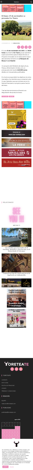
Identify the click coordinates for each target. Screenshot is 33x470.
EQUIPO (4, 400)
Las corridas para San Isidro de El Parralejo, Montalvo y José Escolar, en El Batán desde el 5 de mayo (16, 249)
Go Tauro (4, 96)
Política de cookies (13, 464)
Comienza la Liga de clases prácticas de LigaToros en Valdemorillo (16, 274)
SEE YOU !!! (16, 225)
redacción (16, 43)
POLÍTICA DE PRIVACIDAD (8, 385)
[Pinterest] (26, 47)
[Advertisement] (16, 184)
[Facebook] (18, 47)
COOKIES (4, 388)
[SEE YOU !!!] (16, 214)
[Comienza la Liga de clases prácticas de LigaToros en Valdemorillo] (16, 262)
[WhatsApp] (29, 47)
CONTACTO (4, 380)
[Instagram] (16, 369)
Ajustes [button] (12, 467)
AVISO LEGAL (5, 382)
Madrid (11, 96)
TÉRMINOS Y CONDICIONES (9, 391)
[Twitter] (22, 47)
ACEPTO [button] (5, 466)
